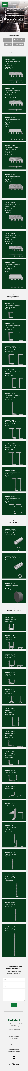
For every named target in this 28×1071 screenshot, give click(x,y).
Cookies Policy (14, 1047)
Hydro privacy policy (14, 1049)
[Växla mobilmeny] (25, 2)
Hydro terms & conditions (14, 1051)
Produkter (14, 1042)
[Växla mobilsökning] (21, 2)
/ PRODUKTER (14, 15)
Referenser (14, 1045)
